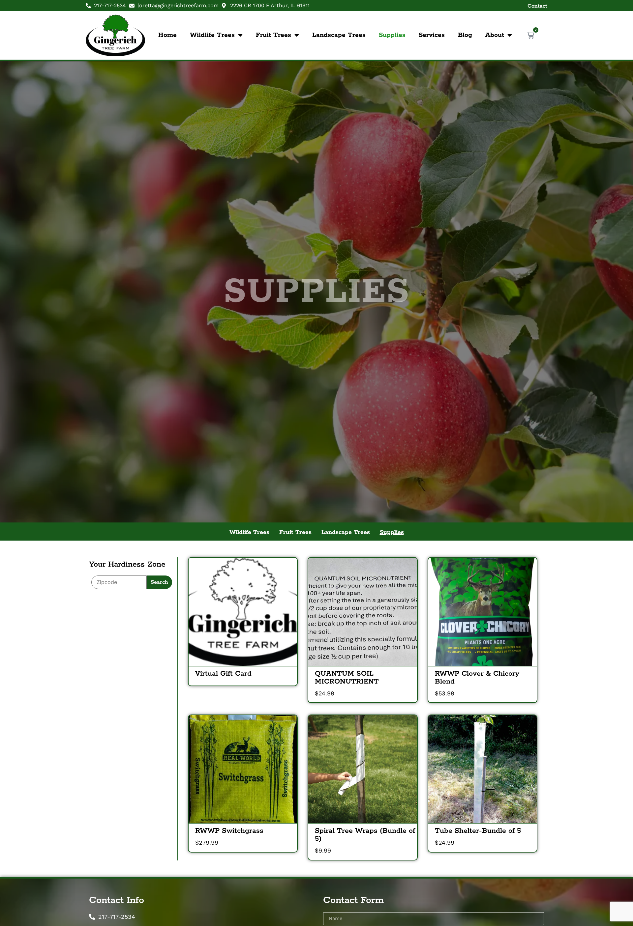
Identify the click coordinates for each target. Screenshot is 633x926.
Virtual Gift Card (223, 673)
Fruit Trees (273, 35)
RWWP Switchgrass (229, 830)
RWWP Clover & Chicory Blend (477, 677)
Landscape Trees (339, 35)
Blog (465, 35)
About (494, 35)
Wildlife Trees (212, 35)
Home (167, 35)
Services (432, 35)
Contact (537, 6)
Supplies (392, 35)
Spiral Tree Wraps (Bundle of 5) (365, 834)
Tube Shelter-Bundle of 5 (478, 830)
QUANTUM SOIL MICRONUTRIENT (347, 677)
